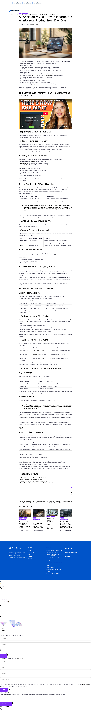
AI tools (50, 152)
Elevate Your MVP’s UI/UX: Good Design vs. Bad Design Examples (37, 482)
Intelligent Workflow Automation (54, 560)
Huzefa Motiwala (38, 530)
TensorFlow (36, 350)
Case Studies (31, 552)
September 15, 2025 (23, 531)
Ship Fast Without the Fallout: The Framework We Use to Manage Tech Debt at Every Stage (66, 524)
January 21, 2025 (34, 24)
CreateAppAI (49, 75)
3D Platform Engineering (52, 573)
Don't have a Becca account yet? (10, 658)
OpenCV (42, 350)
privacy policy (85, 684)
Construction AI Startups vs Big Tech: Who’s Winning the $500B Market (24, 524)
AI (19, 61)
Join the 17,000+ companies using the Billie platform (13, 686)
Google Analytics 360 (66, 320)
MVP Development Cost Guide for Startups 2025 (32, 479)
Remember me (3, 651)
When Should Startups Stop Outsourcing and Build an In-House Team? (51, 521)
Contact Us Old (4, 601)
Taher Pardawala (24, 24)
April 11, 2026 (63, 531)
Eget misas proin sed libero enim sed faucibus (11, 635)
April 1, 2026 (35, 531)
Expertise (30, 558)
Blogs (29, 554)
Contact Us (30, 556)
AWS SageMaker (37, 354)
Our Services (3, 599)
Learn (25, 517)
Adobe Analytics (25, 321)
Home (29, 550)
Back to (3, 692)
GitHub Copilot (34, 75)
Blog (21, 517)
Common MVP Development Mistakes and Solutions (33, 481)
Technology (22, 519)
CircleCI (43, 358)
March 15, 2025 (49, 528)
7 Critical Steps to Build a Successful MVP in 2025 (33, 477)
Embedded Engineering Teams (54, 558)
